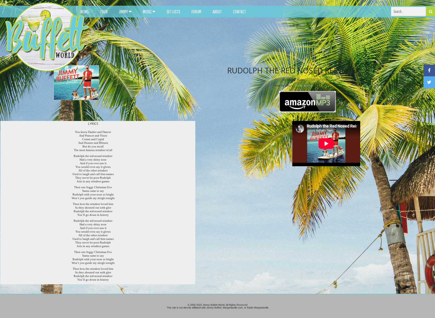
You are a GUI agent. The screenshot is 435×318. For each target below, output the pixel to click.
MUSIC (147, 11)
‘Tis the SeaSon (303, 85)
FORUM (196, 11)
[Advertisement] (271, 41)
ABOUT (217, 11)
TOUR (104, 11)
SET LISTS (173, 11)
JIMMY (124, 11)
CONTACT (239, 11)
